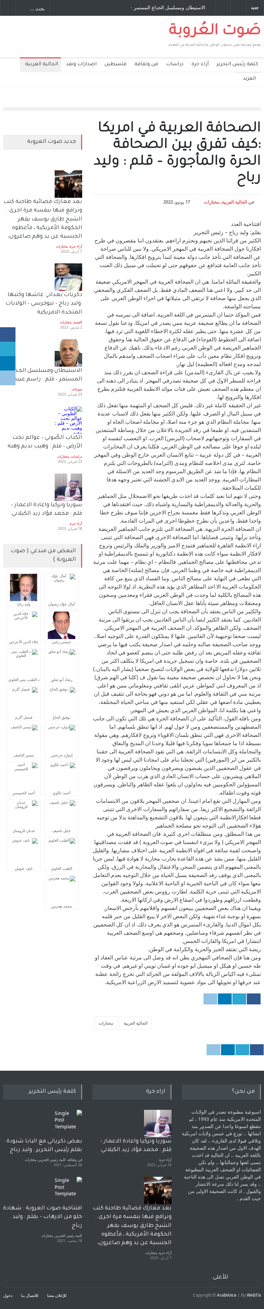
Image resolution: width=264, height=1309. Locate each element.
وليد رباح (23, 603)
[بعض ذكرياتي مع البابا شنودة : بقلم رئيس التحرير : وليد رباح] (68, 1123)
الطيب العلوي (61, 868)
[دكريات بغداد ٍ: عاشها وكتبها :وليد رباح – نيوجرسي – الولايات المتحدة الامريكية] (68, 277)
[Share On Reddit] (210, 998)
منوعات (77, 389)
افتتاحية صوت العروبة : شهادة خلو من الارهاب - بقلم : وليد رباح (42, 1217)
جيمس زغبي (61, 641)
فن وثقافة (146, 64)
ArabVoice (226, 1295)
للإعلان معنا (57, 1295)
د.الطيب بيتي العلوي (24, 679)
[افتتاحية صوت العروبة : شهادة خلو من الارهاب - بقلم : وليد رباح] (68, 1190)
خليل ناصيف (61, 830)
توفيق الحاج (61, 717)
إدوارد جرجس (62, 755)
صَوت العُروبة (215, 31)
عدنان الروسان (23, 830)
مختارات (211, 202)
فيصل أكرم (23, 717)
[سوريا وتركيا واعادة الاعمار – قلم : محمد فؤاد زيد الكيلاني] (68, 487)
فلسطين (115, 64)
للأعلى (220, 1277)
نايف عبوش (24, 868)
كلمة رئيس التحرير (237, 64)
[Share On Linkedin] (225, 998)
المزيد (249, 79)
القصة (78, 322)
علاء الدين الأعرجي (23, 641)
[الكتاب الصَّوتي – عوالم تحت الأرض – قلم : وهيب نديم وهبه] (68, 420)
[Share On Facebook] (254, 998)
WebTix (254, 1295)
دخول (7, 1295)
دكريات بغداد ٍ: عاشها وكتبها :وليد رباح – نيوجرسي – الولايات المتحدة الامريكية (43, 303)
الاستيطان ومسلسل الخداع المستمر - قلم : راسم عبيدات (168, 8)
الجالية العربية (41, 64)
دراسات (175, 64)
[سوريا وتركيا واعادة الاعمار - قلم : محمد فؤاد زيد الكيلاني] (158, 1123)
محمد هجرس (61, 906)
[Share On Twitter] (239, 998)
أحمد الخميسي (23, 792)
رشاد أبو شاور (61, 679)
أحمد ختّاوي (61, 792)
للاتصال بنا (29, 1295)
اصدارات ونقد (81, 64)
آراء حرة (200, 64)
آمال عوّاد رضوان (61, 603)
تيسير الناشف (23, 755)
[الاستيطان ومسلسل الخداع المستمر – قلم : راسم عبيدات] (68, 353)
